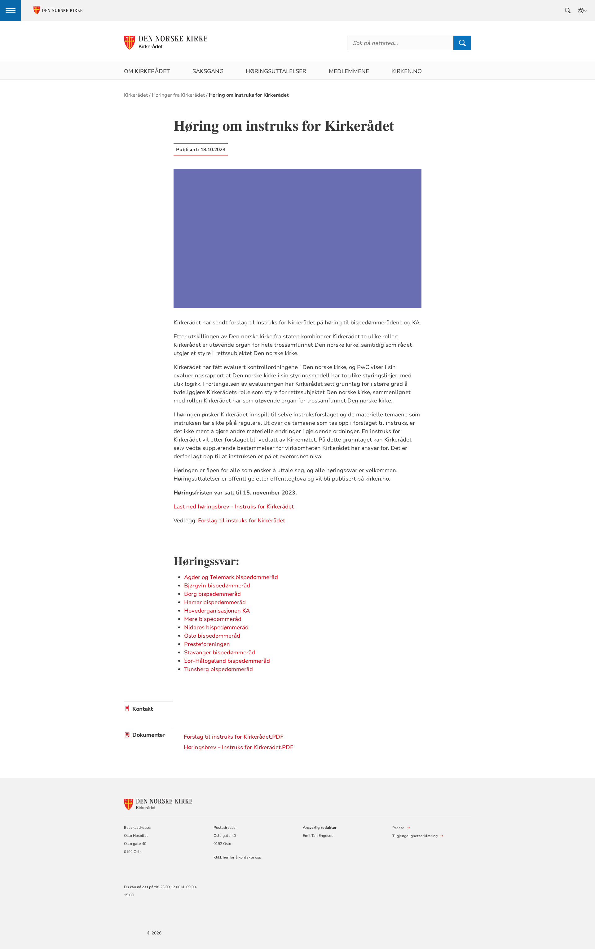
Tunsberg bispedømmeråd (218, 669)
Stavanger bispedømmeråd (219, 652)
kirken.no (406, 71)
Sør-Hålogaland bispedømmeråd (227, 661)
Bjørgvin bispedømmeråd (217, 585)
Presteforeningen (207, 644)
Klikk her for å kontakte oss (237, 857)
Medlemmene (349, 71)
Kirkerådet (136, 95)
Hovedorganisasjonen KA (217, 610)
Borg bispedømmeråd (212, 594)
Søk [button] (462, 43)
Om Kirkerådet (147, 71)
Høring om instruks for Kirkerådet (249, 95)
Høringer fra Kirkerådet (178, 95)
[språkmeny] (582, 10)
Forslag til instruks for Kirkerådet (241, 520)
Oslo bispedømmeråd (212, 635)
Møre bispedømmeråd (212, 619)
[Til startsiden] (165, 43)
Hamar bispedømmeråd (215, 602)
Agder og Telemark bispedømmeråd (231, 577)
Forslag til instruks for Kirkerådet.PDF (233, 736)
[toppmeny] (10, 10)
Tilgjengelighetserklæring (415, 835)
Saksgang (207, 71)
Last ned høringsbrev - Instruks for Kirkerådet (234, 506)
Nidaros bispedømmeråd (216, 627)
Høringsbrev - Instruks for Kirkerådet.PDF (238, 747)
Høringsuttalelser (276, 71)
